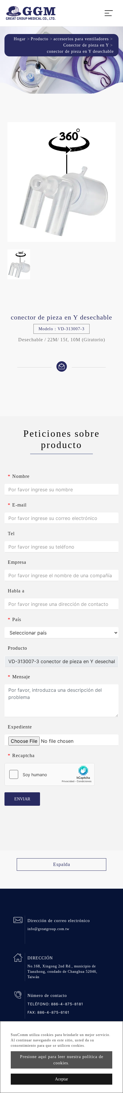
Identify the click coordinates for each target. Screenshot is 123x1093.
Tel (11, 533)
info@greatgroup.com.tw (48, 929)
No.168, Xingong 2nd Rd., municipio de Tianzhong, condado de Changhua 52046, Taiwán (62, 971)
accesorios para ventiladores (81, 39)
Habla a (16, 590)
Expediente (20, 726)
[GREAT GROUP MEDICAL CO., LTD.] (31, 13)
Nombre (19, 476)
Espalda (61, 864)
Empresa (17, 562)
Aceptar (61, 1079)
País (14, 619)
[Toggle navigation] (108, 13)
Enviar (22, 799)
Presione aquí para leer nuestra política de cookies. (61, 1060)
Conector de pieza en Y (86, 45)
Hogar (20, 39)
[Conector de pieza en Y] (61, 182)
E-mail (17, 504)
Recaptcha (21, 755)
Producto (39, 39)
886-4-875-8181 (67, 1004)
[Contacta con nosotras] (61, 365)
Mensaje (19, 676)
